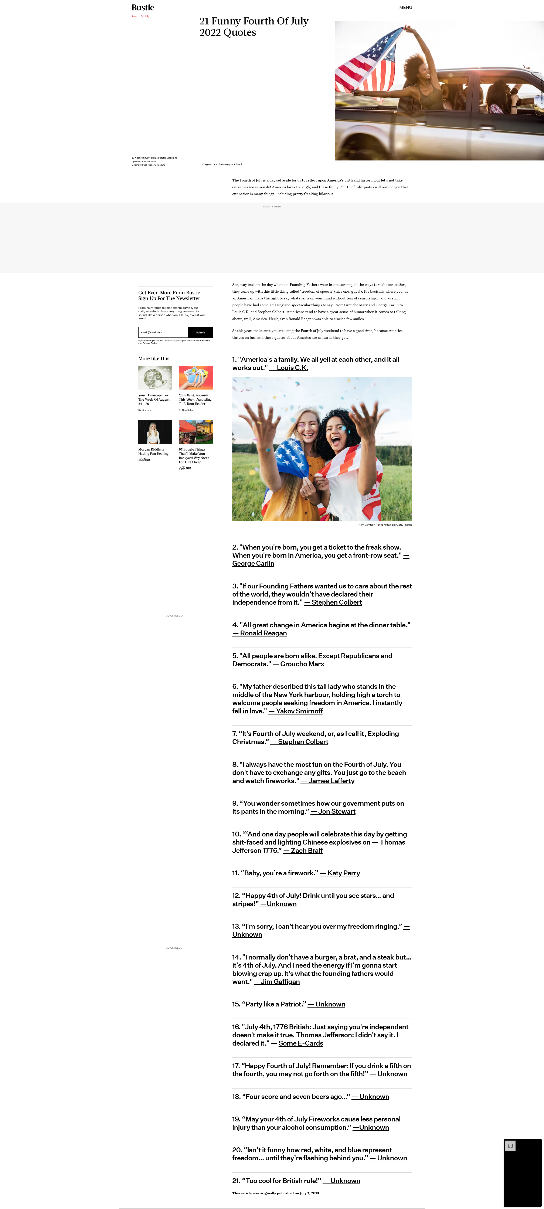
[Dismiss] (537, 1142)
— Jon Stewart (333, 811)
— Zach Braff (303, 850)
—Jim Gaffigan (277, 981)
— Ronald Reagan (259, 633)
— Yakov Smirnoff (295, 711)
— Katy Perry (340, 873)
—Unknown (278, 904)
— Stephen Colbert (333, 602)
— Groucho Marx (298, 664)
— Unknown (326, 1004)
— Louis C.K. (288, 367)
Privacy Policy (150, 343)
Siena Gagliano (168, 157)
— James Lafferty (327, 781)
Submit (200, 332)
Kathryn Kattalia (145, 157)
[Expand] (508, 1142)
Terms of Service (201, 340)
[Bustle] (143, 7)
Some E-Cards (301, 1043)
